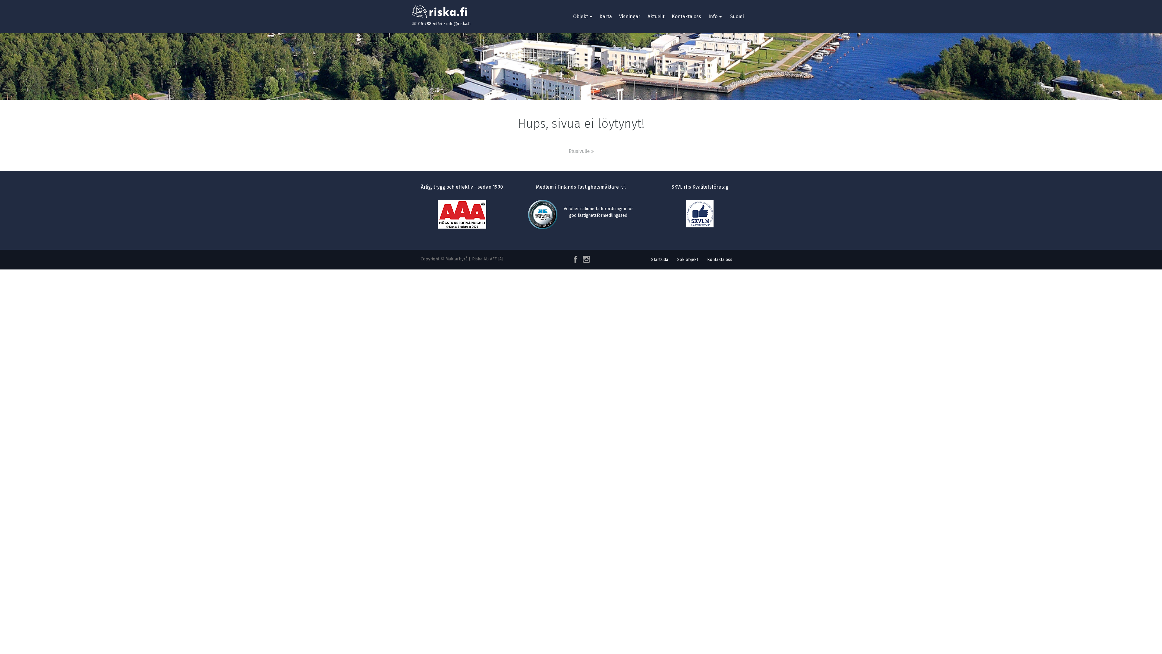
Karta (605, 16)
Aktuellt (656, 16)
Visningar (629, 16)
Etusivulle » (581, 151)
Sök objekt (687, 259)
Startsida (659, 259)
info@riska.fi (458, 23)
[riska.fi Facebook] (576, 259)
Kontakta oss (686, 16)
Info (713, 16)
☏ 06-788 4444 (427, 23)
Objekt (581, 16)
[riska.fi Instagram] (585, 259)
